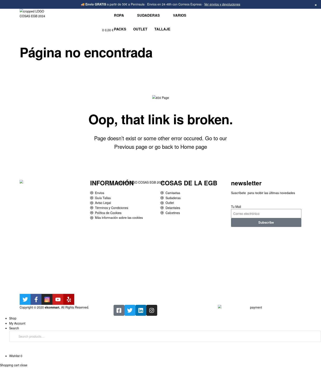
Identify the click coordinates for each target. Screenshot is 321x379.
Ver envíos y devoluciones (222, 4)
